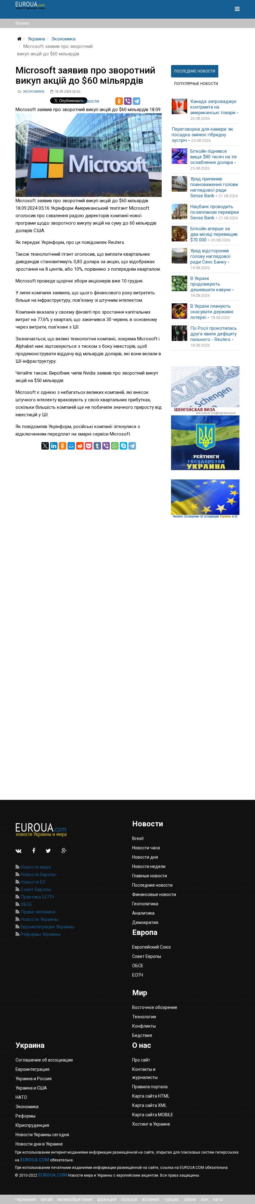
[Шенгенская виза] (205, 390)
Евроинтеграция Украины (46, 927)
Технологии (144, 1016)
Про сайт (141, 1059)
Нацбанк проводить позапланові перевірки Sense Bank (214, 212)
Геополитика (145, 903)
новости (90, 101)
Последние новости (152, 885)
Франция (106, 1199)
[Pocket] (88, 446)
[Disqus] (89, 527)
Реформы (25, 1115)
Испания (150, 1199)
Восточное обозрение (154, 1007)
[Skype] (123, 446)
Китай (47, 1199)
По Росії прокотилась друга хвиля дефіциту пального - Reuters (213, 333)
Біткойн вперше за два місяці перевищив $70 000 (214, 234)
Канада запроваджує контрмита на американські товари (213, 107)
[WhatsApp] (114, 446)
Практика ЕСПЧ (36, 897)
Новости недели (148, 866)
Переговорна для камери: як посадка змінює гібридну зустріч (202, 134)
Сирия (190, 1199)
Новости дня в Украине (39, 1143)
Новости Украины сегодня (42, 1134)
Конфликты (144, 1026)
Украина (36, 39)
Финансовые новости (154, 894)
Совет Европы (35, 889)
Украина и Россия (34, 1078)
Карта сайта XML (149, 1105)
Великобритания (75, 1199)
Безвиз (22, 23)
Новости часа (146, 847)
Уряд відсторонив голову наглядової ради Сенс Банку (210, 256)
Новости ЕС (32, 882)
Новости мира (35, 867)
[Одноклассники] (119, 101)
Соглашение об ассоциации (44, 1059)
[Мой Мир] (71, 446)
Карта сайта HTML (150, 1096)
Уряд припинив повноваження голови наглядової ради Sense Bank (214, 187)
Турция (171, 1199)
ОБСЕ (25, 904)
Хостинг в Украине (151, 1124)
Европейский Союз (151, 947)
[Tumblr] (97, 446)
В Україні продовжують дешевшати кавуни (210, 284)
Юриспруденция (32, 1125)
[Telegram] (136, 101)
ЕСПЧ (137, 975)
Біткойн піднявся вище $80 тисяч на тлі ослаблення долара (213, 156)
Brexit (138, 838)
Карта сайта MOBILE (152, 1114)
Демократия (145, 922)
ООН (205, 1199)
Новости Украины (38, 919)
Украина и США (31, 1087)
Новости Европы (37, 874)
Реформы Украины (40, 934)
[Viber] (128, 101)
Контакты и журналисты (145, 1073)
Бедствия (142, 1035)
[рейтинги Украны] (205, 442)
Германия (26, 1199)
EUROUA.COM (34, 1159)
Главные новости (149, 875)
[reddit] (80, 446)
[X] (45, 446)
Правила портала (150, 1086)
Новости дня (145, 857)
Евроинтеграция (32, 1069)
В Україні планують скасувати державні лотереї (211, 311)
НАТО (218, 1199)
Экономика (63, 39)
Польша (129, 1199)
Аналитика (143, 913)
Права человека (37, 912)
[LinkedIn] (54, 446)
